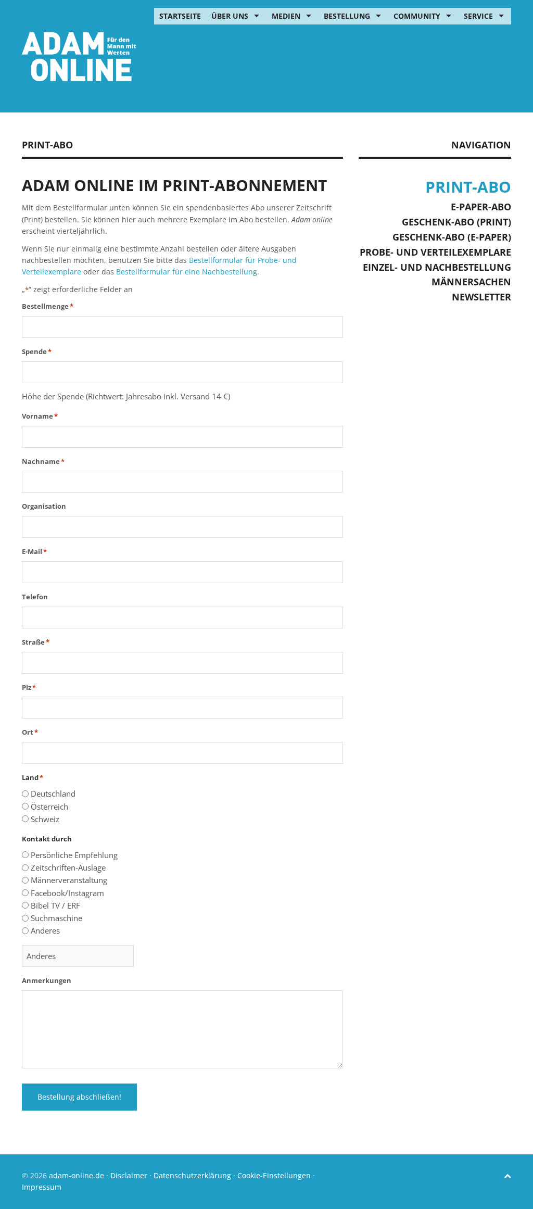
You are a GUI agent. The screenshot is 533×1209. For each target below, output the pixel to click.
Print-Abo (468, 186)
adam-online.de (77, 1175)
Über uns (229, 16)
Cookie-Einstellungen (274, 1175)
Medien (286, 16)
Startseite (180, 16)
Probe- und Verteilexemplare (435, 252)
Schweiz (45, 819)
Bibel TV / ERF (55, 905)
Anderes (45, 930)
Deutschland (53, 793)
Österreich (49, 806)
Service (478, 16)
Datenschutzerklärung (192, 1175)
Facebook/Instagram (67, 893)
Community (417, 16)
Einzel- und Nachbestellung (437, 267)
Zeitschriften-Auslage (68, 867)
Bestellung (347, 16)
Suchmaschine (56, 918)
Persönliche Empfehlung (74, 855)
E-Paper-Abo (481, 206)
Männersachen (471, 281)
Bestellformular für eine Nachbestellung (186, 271)
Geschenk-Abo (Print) (456, 222)
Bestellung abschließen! (79, 1097)
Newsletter (481, 297)
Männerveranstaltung (69, 880)
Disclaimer (128, 1175)
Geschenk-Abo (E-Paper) (451, 237)
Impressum (41, 1187)
